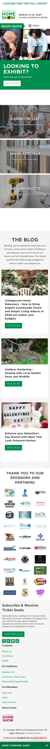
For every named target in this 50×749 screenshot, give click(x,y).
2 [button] (23, 58)
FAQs (5, 698)
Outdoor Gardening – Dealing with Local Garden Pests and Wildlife (23, 373)
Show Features (9, 702)
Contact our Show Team (14, 677)
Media (5, 661)
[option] (25, 63)
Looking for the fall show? (25, 3)
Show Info (7, 693)
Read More (12, 91)
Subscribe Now (13, 634)
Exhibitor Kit (8, 672)
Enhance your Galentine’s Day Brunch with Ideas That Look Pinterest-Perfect (23, 437)
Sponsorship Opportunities (15, 681)
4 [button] (27, 58)
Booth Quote (11, 26)
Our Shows (7, 656)
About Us (6, 651)
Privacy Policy (34, 733)
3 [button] (25, 58)
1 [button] (21, 58)
